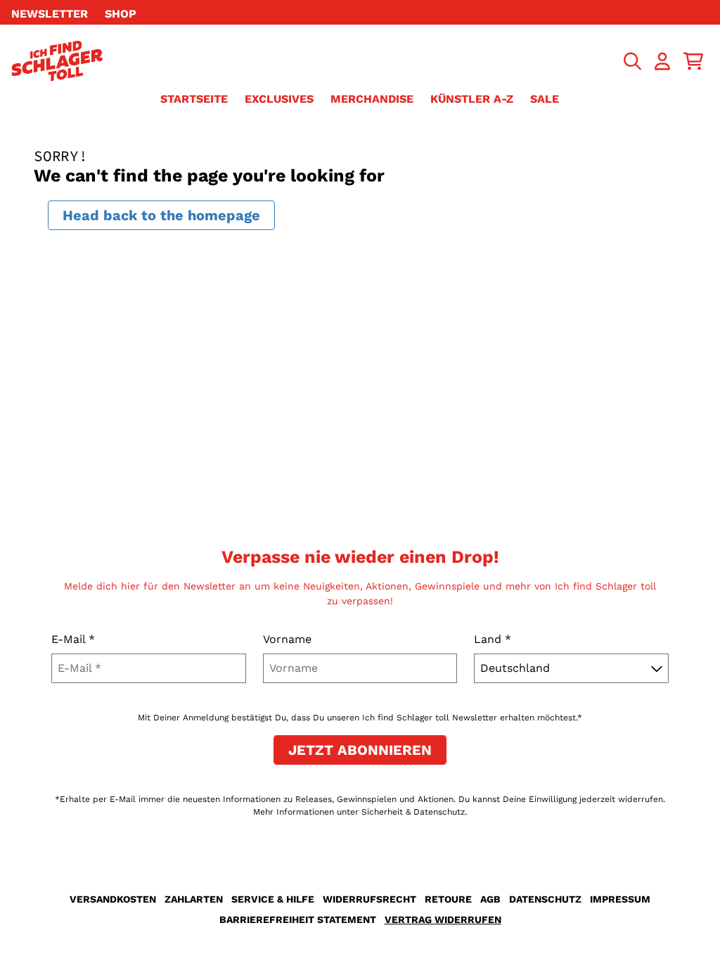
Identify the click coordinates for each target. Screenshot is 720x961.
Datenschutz (545, 899)
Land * (492, 639)
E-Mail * (73, 639)
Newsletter (49, 13)
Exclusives (279, 99)
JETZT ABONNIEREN (360, 750)
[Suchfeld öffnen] (631, 61)
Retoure (448, 899)
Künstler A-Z (471, 99)
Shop (120, 13)
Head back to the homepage (161, 215)
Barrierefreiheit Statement (297, 919)
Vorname (287, 639)
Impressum (620, 899)
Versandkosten (113, 899)
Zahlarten (194, 899)
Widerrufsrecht (369, 899)
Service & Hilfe (272, 899)
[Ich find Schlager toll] (57, 60)
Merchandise (371, 99)
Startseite (194, 99)
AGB (490, 899)
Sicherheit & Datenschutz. (414, 812)
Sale (544, 99)
